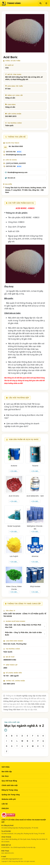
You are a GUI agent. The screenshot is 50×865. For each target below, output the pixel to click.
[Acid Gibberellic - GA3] (35, 484)
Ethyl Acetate (35, 586)
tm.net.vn (11, 178)
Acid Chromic (14, 496)
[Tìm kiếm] (40, 3)
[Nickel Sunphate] (14, 514)
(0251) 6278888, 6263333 (16, 163)
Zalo (20, 151)
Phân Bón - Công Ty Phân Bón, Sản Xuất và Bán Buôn (23, 633)
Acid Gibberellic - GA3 (35, 496)
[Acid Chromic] (14, 484)
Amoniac (35, 556)
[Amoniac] (35, 545)
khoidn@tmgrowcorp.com (16, 155)
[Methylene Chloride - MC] (35, 514)
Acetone (14, 466)
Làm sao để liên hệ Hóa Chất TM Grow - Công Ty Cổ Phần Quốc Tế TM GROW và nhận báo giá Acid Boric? (24, 407)
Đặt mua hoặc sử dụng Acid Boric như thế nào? (23, 416)
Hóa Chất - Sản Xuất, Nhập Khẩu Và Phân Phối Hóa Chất (23, 626)
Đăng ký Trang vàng (10, 790)
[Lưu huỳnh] (14, 545)
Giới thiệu (6, 767)
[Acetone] (14, 454)
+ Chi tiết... (14, 471)
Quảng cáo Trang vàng (11, 794)
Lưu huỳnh (14, 556)
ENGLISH (5, 808)
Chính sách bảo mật (10, 785)
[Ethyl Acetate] (35, 575)
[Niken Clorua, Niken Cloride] (14, 575)
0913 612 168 (11, 152)
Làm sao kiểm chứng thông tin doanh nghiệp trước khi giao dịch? (21, 425)
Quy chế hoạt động (9, 781)
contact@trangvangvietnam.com (11, 859)
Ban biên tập (7, 771)
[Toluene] (35, 454)
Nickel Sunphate (14, 526)
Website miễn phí (9, 799)
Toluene (35, 466)
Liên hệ (4, 804)
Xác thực (5, 776)
